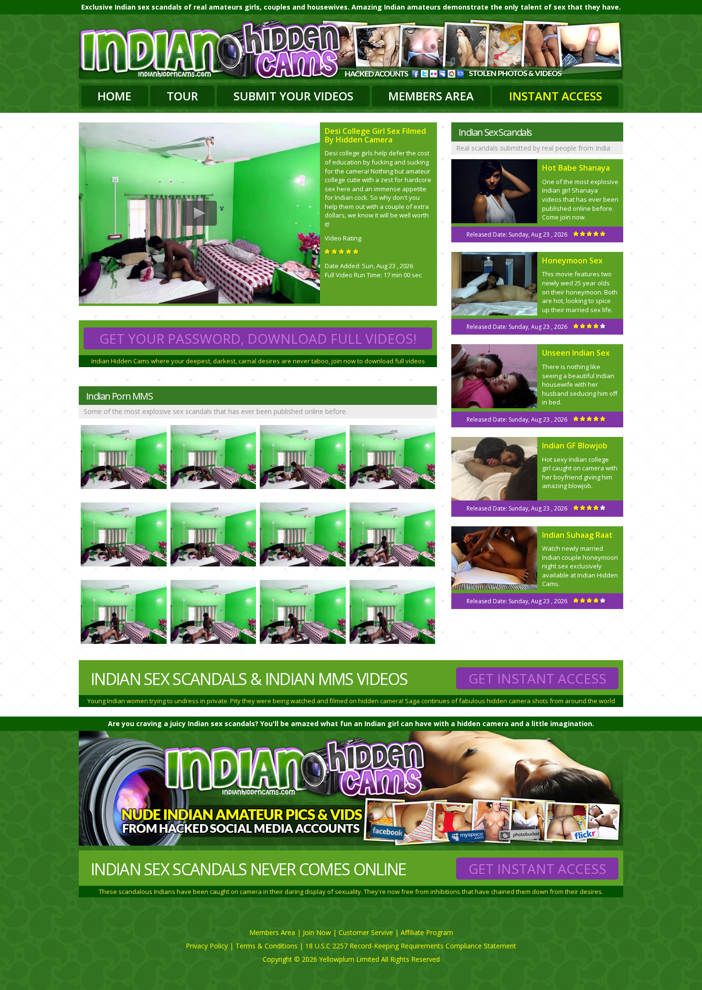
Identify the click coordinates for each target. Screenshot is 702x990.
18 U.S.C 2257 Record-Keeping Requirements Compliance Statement (410, 945)
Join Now (317, 932)
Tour (182, 96)
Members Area (431, 96)
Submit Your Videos (293, 96)
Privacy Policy (207, 945)
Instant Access (555, 96)
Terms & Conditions (266, 945)
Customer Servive (366, 932)
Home (114, 96)
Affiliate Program (427, 932)
